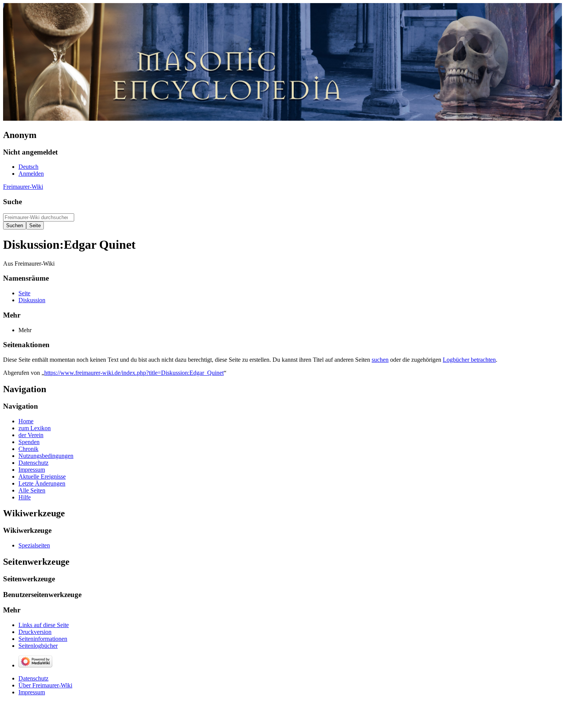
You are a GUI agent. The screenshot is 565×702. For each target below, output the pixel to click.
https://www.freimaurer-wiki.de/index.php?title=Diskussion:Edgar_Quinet (134, 372)
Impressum (31, 692)
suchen (380, 359)
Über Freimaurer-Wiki (45, 685)
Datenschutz (33, 678)
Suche (12, 202)
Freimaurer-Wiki (23, 186)
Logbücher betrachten (469, 359)
